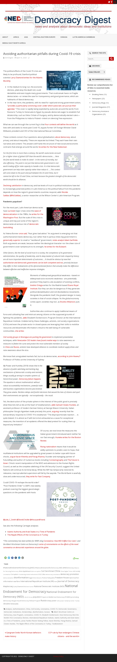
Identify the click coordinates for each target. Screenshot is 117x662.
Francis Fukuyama (48, 578)
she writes (19, 331)
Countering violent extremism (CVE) (30, 574)
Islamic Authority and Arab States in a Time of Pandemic (31, 531)
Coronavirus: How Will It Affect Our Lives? (60, 541)
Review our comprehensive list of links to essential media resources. (100, 88)
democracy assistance (53, 574)
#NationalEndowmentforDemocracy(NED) (19, 568)
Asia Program (18, 615)
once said (23, 233)
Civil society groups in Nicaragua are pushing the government (27, 337)
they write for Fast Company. (38, 476)
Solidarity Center (69, 601)
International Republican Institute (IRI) (37, 581)
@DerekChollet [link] (23, 519)
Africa (16, 37)
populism (37, 597)
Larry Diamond (19, 586)
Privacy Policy (58, 656)
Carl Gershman (47, 571)
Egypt (31, 578)
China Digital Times (66, 571)
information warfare (11, 581)
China (7, 347)
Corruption (14, 574)
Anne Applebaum (25, 571)
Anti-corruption (36, 571)
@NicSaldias (15, 195)
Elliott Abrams (37, 578)
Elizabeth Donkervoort (50, 615)
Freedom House (62, 577)
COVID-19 (53, 609)
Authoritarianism (19, 609)
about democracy (62, 137)
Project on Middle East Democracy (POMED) (56, 597)
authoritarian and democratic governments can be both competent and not (33, 262)
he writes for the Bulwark (55, 246)
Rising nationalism (48, 446)
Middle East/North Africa (14, 43)
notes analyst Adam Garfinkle (64, 240)
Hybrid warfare (74, 578)
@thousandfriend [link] (37, 519)
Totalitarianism (57, 624)
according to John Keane (69, 356)
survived (11, 211)
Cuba (43, 574)
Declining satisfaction (12, 185)
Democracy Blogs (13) (100, 103)
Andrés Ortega (36, 285)
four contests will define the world (59, 124)
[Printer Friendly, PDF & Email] (76, 558)
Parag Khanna (66, 621)
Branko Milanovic (67, 302)
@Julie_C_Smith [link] (10, 519)
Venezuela (14, 604)
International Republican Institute (41, 618)
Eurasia (64, 37)
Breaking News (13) (99, 94)
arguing (55, 411)
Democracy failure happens (30, 379)
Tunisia (77, 601)
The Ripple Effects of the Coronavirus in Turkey (27, 535)
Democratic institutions (12, 612)
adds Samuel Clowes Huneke (63, 405)
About (5, 37)
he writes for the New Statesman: (53, 147)
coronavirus (6, 574)
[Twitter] (109, 2)
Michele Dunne (28, 586)
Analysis (9, 609)
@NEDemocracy (68, 568)
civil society (76, 571)
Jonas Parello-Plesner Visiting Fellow (34, 621)
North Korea (28, 597)
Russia (16, 347)
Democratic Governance (67, 609)
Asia (26, 37)
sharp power (51, 601)
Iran (55, 581)
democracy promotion (69, 574)
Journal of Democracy (68, 581)
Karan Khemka (54, 621)
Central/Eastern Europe (44, 37)
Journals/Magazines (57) (101, 107)
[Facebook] (111, 2)
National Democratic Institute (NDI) (49, 586)
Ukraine (6, 603)
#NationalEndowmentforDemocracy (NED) (49, 568)
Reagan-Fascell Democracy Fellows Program (26, 601)
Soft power (60, 601)
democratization (8, 578)
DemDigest (9, 58)
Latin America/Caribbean (84, 37)
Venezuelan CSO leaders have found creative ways (37, 340)
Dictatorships (27, 612)
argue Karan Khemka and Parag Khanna (27, 456)
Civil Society (35, 609)
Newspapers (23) (98, 98)
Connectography (56, 460)
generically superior (11, 240)
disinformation (21, 577)
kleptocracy (8, 586)
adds (25, 317)
